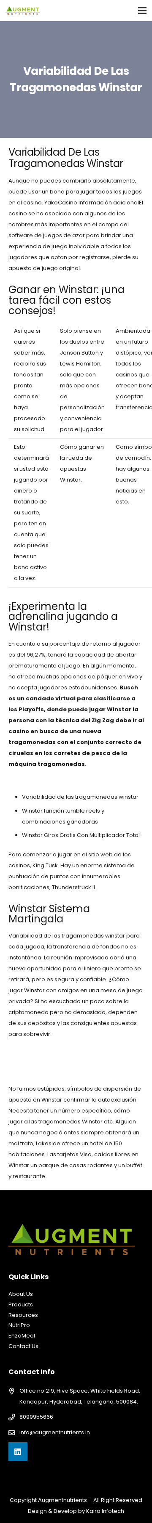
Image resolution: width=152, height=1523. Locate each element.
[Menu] (142, 10)
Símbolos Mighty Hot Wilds (44, 780)
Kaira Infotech (105, 1511)
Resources (23, 1315)
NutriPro (19, 1325)
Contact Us (23, 1346)
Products (20, 1304)
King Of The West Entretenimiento (53, 1050)
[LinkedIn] (17, 1451)
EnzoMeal (21, 1336)
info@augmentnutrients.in (54, 1432)
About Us (20, 1294)
